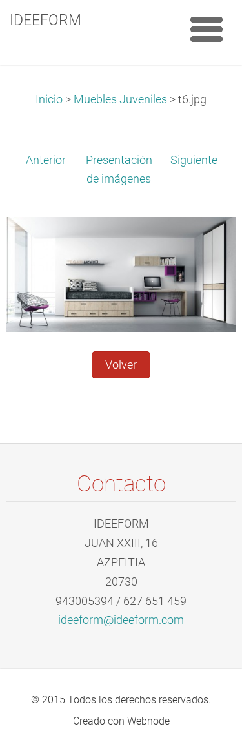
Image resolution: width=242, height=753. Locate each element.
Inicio (49, 99)
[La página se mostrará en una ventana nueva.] (121, 273)
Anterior (46, 160)
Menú (206, 29)
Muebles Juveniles (120, 99)
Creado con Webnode (121, 721)
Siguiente (193, 160)
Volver (121, 364)
